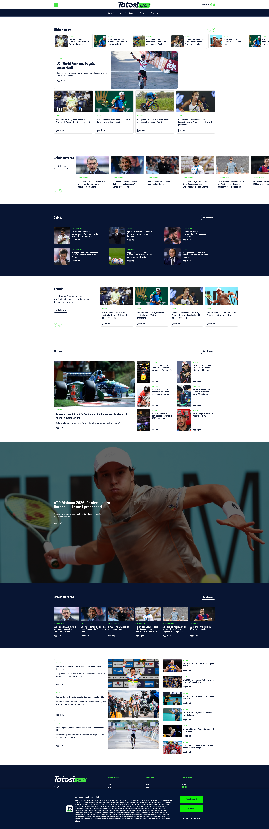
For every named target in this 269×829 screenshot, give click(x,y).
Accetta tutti (191, 799)
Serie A (147, 784)
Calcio (110, 13)
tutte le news (61, 166)
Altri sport (155, 13)
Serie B (147, 787)
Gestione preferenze (191, 818)
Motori (142, 13)
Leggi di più (76, 240)
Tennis (121, 13)
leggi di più (61, 80)
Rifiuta (191, 809)
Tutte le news (208, 217)
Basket (131, 13)
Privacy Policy (58, 787)
